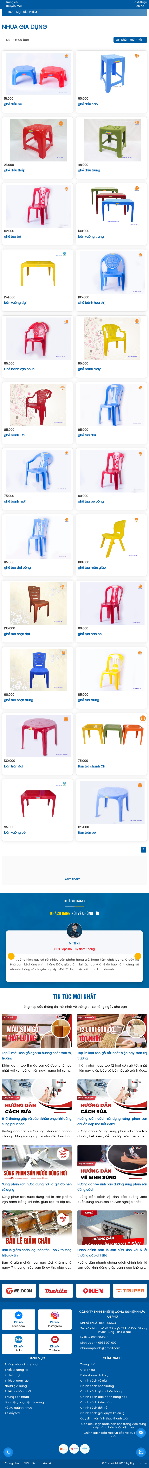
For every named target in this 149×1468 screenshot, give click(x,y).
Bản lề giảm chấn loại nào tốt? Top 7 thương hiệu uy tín (37, 1253)
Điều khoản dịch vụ (94, 1375)
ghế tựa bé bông (91, 501)
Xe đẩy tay (12, 1413)
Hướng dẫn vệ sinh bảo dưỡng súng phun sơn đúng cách (112, 1187)
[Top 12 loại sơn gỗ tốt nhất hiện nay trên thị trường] (112, 1031)
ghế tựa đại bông (17, 567)
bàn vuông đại (15, 303)
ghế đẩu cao (88, 104)
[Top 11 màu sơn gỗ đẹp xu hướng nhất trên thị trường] (37, 1031)
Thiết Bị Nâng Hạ (17, 1370)
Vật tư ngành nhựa (18, 1407)
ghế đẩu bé (13, 104)
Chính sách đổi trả (93, 1407)
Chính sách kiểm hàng (96, 1402)
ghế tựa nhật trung (18, 700)
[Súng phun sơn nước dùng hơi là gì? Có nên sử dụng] (37, 1162)
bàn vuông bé (15, 832)
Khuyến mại (14, 6)
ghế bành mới (15, 501)
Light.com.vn (138, 1463)
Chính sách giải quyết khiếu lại (102, 1413)
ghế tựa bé (12, 236)
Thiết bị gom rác (17, 1380)
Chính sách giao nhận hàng (101, 1391)
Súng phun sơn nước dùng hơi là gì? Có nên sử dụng (37, 1187)
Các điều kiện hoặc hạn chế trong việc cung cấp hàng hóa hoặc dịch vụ (113, 1426)
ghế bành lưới (14, 435)
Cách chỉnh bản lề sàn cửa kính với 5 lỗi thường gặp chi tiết (112, 1253)
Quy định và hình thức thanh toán (105, 1418)
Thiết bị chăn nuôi (18, 1391)
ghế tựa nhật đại (17, 634)
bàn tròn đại (13, 766)
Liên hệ (139, 6)
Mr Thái (74, 943)
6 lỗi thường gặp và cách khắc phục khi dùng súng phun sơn (37, 1121)
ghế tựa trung (88, 700)
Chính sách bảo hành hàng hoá (103, 1397)
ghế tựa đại (87, 435)
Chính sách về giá (93, 1380)
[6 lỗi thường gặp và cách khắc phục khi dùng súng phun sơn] (37, 1096)
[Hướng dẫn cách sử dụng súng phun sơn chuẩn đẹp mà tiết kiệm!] (112, 1096)
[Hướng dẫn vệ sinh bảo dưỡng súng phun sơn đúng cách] (112, 1162)
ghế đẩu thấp (14, 170)
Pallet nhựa (13, 1375)
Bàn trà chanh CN (91, 766)
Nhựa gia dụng (16, 1386)
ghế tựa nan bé (90, 634)
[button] (11, 956)
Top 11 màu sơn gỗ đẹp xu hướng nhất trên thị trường (37, 1055)
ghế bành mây (89, 369)
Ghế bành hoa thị (91, 303)
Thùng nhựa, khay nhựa (22, 1364)
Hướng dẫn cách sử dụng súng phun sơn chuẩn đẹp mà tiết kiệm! (112, 1121)
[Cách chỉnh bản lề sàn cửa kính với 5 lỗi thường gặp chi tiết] (112, 1227)
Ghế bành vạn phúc (19, 369)
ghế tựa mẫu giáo (92, 567)
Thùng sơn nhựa (17, 1397)
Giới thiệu (140, 2)
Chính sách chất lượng (97, 1386)
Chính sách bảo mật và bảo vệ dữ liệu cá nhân (114, 1434)
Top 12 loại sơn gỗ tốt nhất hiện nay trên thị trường (112, 1055)
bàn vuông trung (91, 236)
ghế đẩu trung (89, 170)
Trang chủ (12, 2)
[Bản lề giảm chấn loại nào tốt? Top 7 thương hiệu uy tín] (37, 1227)
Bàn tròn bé (87, 832)
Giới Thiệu (87, 1370)
